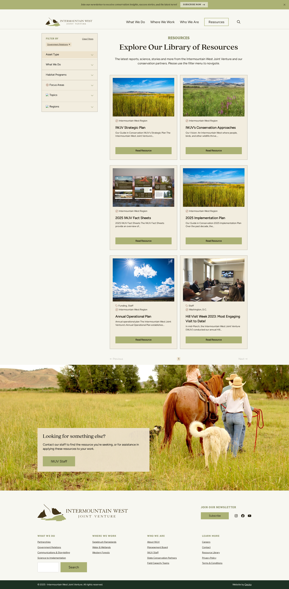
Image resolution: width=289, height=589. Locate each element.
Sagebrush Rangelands (104, 542)
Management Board (157, 547)
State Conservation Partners (162, 557)
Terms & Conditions (212, 563)
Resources (216, 22)
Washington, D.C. (198, 309)
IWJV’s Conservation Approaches (211, 128)
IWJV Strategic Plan (130, 128)
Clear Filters (87, 39)
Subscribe (215, 515)
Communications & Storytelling (53, 552)
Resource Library (211, 552)
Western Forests (101, 552)
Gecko (248, 584)
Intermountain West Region (133, 120)
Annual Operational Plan (133, 316)
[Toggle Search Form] (239, 22)
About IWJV (153, 542)
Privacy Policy (209, 557)
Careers (206, 542)
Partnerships (44, 542)
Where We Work (162, 22)
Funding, (122, 305)
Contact (206, 547)
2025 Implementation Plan (205, 218)
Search (74, 567)
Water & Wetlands (101, 547)
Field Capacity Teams (158, 563)
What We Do (135, 22)
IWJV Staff (59, 461)
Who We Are (189, 22)
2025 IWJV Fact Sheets (133, 218)
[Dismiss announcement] (284, 4)
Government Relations (49, 547)
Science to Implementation (51, 557)
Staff (130, 305)
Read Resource (143, 150)
